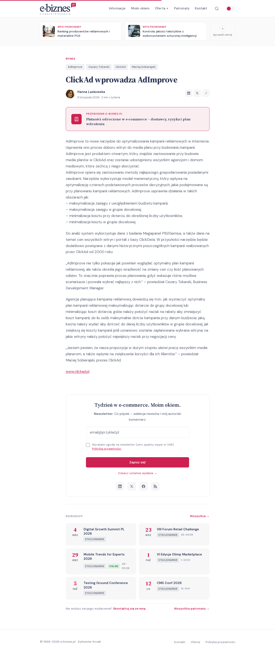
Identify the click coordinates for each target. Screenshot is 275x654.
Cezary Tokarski (99, 67)
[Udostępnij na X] (197, 93)
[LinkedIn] (120, 486)
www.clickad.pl (77, 371)
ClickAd (121, 67)
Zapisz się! (137, 462)
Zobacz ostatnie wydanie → (137, 473)
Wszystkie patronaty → (191, 608)
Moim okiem (140, 8)
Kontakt (201, 8)
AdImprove (75, 67)
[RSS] (155, 486)
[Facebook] (143, 486)
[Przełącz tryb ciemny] (230, 8)
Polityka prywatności (106, 449)
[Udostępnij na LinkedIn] (188, 93)
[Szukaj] (217, 9)
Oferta (161, 8)
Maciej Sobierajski (144, 67)
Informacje (117, 8)
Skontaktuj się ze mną (129, 608)
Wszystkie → (199, 516)
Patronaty (181, 8)
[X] (132, 486)
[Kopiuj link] (206, 93)
